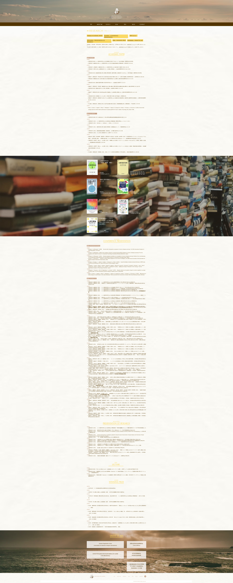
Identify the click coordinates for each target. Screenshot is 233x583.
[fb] (145, 576)
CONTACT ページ (131, 44)
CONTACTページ (122, 47)
